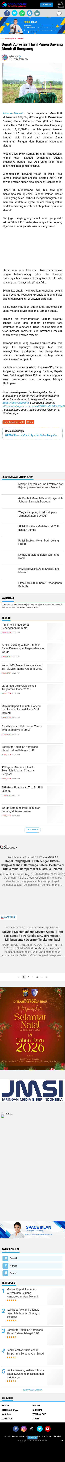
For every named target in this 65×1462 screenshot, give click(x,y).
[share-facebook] (7, 13)
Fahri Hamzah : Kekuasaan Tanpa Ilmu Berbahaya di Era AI (22, 728)
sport (35, 1418)
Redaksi (57, 1436)
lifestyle (7, 1418)
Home (4, 38)
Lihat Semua (32, 830)
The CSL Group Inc (48, 856)
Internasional (10, 1410)
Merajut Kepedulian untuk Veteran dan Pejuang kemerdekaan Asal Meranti (22, 710)
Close (32, 1438)
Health (6, 1405)
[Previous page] (18, 977)
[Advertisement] (32, 250)
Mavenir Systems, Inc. (48, 927)
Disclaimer (47, 1436)
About (7, 1436)
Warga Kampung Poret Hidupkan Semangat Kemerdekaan (21, 809)
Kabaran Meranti (12, 113)
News (30, 422)
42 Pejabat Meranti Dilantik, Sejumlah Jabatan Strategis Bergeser (18, 771)
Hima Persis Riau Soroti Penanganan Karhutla (16, 626)
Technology (39, 1414)
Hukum (13, 1265)
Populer (47, 5)
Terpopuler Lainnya (32, 1390)
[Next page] (47, 977)
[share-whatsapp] (22, 13)
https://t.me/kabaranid (15, 402)
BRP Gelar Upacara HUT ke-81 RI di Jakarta (22, 789)
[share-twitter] (15, 13)
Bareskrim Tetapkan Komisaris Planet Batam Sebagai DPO (20, 748)
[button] (28, 32)
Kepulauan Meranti (14, 422)
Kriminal (37, 1410)
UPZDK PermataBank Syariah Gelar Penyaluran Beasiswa (32, 435)
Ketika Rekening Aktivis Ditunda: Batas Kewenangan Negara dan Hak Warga (23, 648)
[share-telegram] (29, 13)
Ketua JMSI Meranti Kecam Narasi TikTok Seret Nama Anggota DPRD (22, 667)
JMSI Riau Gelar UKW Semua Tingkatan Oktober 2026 (19, 687)
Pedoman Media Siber (22, 1436)
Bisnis (13, 1273)
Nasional (7, 1414)
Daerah (14, 1258)
